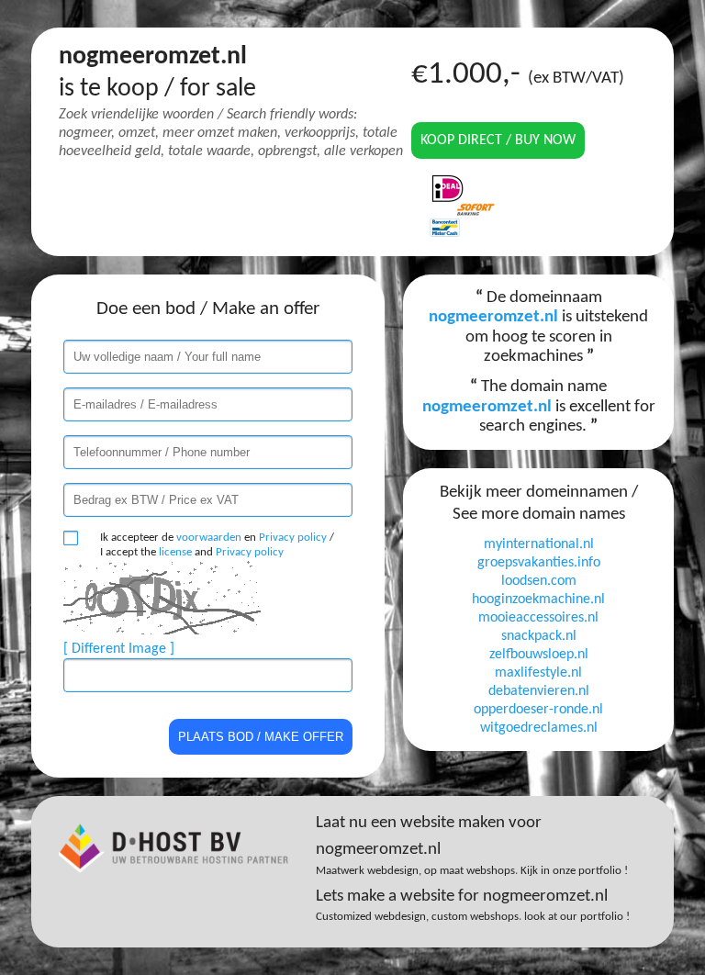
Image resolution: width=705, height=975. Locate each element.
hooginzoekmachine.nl (538, 599)
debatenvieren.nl (538, 691)
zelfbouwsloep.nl (538, 654)
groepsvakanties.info (538, 562)
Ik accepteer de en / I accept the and (217, 545)
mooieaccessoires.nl (538, 618)
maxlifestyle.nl (538, 673)
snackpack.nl (538, 636)
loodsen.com (538, 581)
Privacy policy (293, 538)
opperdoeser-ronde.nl (538, 709)
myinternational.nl (539, 544)
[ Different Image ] (118, 649)
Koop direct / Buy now (498, 140)
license (175, 552)
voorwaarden (208, 538)
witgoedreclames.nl (539, 728)
